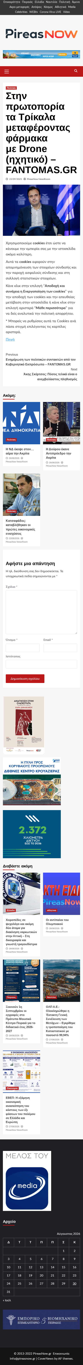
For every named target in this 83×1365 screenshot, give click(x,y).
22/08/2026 (14, 538)
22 (63, 1275)
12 (30, 1267)
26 (30, 1283)
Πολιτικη (11, 88)
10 (8, 1267)
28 (52, 1283)
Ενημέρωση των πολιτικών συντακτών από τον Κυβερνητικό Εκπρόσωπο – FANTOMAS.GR (41, 359)
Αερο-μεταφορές (19, 7)
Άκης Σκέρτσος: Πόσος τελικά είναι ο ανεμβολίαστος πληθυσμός (50, 374)
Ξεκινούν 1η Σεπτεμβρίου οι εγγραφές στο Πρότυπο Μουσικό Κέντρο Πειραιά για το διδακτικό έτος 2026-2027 (20, 1019)
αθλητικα (51, 910)
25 (19, 1283)
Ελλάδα (39, 2)
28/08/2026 (14, 948)
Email (48, 639)
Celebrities (21, 12)
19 (30, 1275)
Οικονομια (12, 1088)
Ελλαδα (11, 910)
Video (66, 12)
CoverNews (45, 1358)
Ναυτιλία (51, 2)
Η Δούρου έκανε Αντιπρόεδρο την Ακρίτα (58, 453)
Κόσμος (48, 7)
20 (41, 1275)
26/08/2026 (14, 458)
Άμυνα (76, 2)
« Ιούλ (7, 1300)
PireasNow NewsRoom (38, 179)
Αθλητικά (60, 7)
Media (71, 7)
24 (8, 1283)
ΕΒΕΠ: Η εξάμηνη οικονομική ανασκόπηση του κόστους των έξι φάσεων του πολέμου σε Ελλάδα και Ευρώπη (20, 1110)
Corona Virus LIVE (50, 12)
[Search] (75, 71)
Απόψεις (36, 7)
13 (41, 1267)
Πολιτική (64, 2)
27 (41, 1283)
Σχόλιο (11, 586)
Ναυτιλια (51, 997)
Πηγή (10, 339)
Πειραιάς (27, 2)
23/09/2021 (15, 179)
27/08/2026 (54, 1039)
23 (74, 1275)
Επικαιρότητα (11, 2)
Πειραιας (11, 997)
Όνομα (12, 639)
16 (74, 1267)
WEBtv (33, 12)
